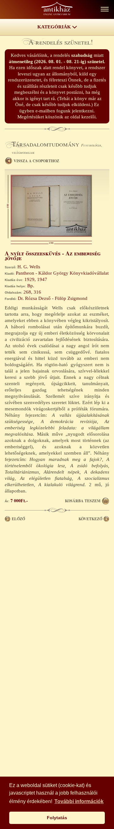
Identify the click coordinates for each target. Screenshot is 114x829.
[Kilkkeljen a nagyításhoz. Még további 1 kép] (51, 235)
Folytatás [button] (57, 817)
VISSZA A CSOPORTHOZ (36, 161)
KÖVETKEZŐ (90, 519)
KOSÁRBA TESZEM (82, 501)
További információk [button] (79, 801)
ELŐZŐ (18, 519)
